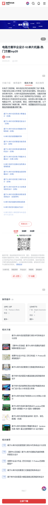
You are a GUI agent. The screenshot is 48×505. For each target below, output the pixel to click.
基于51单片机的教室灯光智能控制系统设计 (28, 367)
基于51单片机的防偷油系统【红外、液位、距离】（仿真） (28, 417)
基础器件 (39, 269)
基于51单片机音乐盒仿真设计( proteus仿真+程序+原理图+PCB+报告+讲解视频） (28, 407)
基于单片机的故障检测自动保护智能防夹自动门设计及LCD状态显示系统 (28, 387)
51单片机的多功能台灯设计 (13, 207)
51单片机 (6, 269)
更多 (5, 319)
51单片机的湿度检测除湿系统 (14, 202)
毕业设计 (23, 269)
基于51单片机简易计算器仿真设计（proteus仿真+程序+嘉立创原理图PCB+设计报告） (28, 427)
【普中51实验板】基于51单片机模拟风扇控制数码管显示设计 (28, 347)
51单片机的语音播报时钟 (13, 136)
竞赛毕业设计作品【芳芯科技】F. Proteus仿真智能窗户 (29, 357)
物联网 (31, 269)
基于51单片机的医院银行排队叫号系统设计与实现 (28, 337)
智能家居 (15, 269)
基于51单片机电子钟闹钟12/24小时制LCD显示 (29, 397)
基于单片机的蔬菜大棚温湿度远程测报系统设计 (28, 377)
